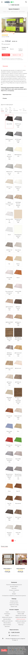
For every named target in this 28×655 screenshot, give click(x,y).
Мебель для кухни (20, 619)
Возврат (14, 593)
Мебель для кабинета (7, 621)
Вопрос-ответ (14, 606)
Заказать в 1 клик (17, 54)
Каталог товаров (14, 609)
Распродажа (7, 613)
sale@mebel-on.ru (15, 635)
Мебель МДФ (21, 613)
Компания (14, 582)
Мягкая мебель (7, 622)
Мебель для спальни (7, 617)
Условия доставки (14, 602)
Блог (14, 592)
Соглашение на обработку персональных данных (14, 595)
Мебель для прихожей (20, 617)
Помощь (14, 598)
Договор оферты (14, 586)
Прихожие (7, 626)
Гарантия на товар (14, 604)
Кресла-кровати (7, 624)
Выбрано (7, 115)
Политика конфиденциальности (14, 584)
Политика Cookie (20, 653)
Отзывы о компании (14, 590)
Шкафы (7, 615)
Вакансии (14, 588)
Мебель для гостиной (21, 615)
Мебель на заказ (21, 611)
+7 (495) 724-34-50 (14, 5)
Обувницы (20, 624)
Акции (7, 611)
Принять (4, 650)
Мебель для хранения (21, 621)
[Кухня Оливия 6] (14, 25)
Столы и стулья (20, 622)
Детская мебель (7, 619)
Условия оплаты (14, 601)
